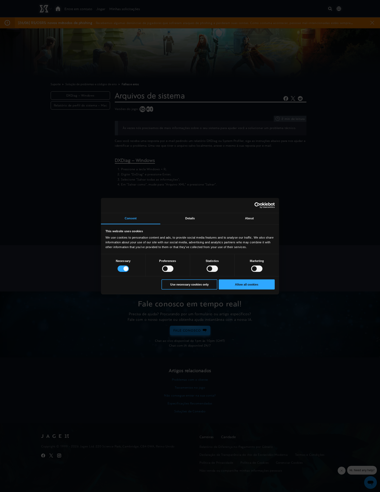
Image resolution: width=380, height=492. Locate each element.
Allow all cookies (246, 284)
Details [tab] (190, 218)
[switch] (167, 269)
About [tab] (249, 218)
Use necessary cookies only (189, 284)
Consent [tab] (131, 218)
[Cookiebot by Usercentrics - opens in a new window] (257, 205)
